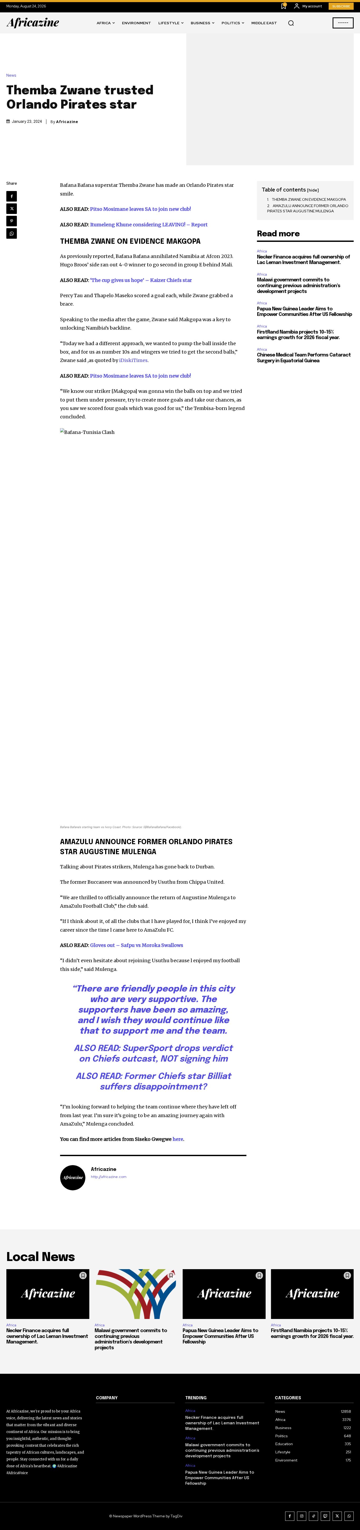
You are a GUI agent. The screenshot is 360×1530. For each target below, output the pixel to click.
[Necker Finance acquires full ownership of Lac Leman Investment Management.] (47, 1294)
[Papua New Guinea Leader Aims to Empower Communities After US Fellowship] (224, 1294)
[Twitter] (11, 208)
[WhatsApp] (11, 233)
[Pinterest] (11, 221)
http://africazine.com (109, 1177)
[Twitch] (325, 1516)
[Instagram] (301, 1516)
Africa (262, 251)
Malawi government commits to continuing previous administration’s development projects (298, 286)
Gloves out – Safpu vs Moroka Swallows (136, 945)
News (11, 75)
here (177, 1139)
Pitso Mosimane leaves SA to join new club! (140, 209)
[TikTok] (313, 1516)
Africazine (67, 121)
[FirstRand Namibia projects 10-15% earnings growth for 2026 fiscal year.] (312, 1294)
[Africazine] (72, 1177)
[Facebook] (11, 196)
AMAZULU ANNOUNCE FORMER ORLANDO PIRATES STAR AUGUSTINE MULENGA (307, 208)
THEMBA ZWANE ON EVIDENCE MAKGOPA (309, 199)
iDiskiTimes (133, 360)
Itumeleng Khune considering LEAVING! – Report (149, 225)
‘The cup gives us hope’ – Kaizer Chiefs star (141, 280)
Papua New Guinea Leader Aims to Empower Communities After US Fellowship (220, 1336)
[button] (291, 23)
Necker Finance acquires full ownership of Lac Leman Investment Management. (47, 1336)
